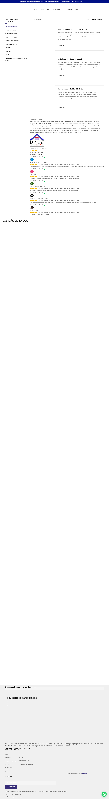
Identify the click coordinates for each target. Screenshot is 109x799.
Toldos (7, 55)
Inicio (6, 754)
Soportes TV (9, 51)
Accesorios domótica (11, 26)
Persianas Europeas (11, 44)
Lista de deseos (24, 761)
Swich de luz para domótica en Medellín (73, 29)
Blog (6, 771)
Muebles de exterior (11, 33)
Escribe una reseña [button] (36, 154)
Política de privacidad (26, 764)
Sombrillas (8, 48)
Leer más (62, 45)
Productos (8, 757)
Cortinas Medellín (10, 30)
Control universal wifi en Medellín (70, 89)
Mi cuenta (22, 754)
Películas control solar (11, 40)
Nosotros (7, 764)
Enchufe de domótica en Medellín (70, 59)
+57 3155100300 (77, 2)
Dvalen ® (85, 773)
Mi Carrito (22, 757)
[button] (104, 794)
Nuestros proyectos (11, 761)
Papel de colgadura (11, 37)
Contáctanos (9, 768)
